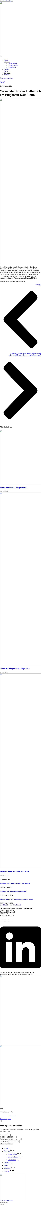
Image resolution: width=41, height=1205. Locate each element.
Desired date (4, 1139)
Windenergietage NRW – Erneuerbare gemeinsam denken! (16, 899)
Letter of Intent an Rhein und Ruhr (14, 871)
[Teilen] (3, 1202)
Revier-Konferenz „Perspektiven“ (13, 487)
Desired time (4, 1141)
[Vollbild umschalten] (5, 1202)
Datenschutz (4, 1115)
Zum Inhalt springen (6, 1)
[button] (1, 56)
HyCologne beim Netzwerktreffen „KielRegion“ (13, 891)
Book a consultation (6, 78)
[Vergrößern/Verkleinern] (7, 1202)
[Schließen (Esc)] (1, 1202)
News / (2, 82)
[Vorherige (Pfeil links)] (1, 1204)
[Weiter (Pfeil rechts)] (3, 1204)
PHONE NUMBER (6, 1137)
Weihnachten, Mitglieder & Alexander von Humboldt (15, 883)
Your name (3, 1135)
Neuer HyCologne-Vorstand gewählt (15, 668)
